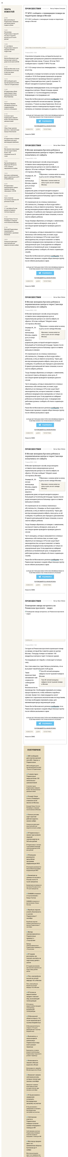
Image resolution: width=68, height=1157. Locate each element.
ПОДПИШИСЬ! (47, 121)
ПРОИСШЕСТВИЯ (33, 8)
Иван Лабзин (61, 145)
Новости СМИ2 (30, 134)
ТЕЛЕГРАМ (47, 129)
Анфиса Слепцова (59, 8)
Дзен (38, 129)
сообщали (55, 99)
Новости (29, 129)
